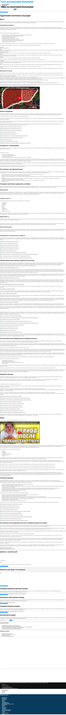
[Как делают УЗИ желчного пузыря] (13, 593)
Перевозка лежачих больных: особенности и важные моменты (12, 627)
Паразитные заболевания (6, 709)
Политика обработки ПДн (6, 686)
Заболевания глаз (5, 702)
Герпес (3, 700)
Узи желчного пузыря (7, 615)
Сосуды (3, 712)
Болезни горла (4, 697)
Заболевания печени (4, 12)
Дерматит (4, 701)
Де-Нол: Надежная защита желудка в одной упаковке (11, 626)
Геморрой (3, 699)
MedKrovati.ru (2, 682)
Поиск (15, 9)
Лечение (3, 691)
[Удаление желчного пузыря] (7, 602)
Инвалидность (4, 690)
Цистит (3, 713)
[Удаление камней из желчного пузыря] (10, 584)
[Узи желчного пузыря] (11, 611)
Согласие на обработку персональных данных (10, 688)
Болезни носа (4, 698)
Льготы (3, 692)
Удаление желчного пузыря (10, 606)
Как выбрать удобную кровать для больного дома (10, 625)
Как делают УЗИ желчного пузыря (12, 597)
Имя (1, 562)
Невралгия (4, 708)
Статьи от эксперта (5, 685)
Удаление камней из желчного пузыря (14, 588)
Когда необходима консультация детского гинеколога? (11, 628)
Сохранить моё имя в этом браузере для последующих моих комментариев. (16, 564)
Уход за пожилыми (5, 4)
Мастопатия (4, 707)
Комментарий (2, 560)
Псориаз (3, 711)
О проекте (3, 684)
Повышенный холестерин (6, 710)
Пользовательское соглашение (7, 687)
